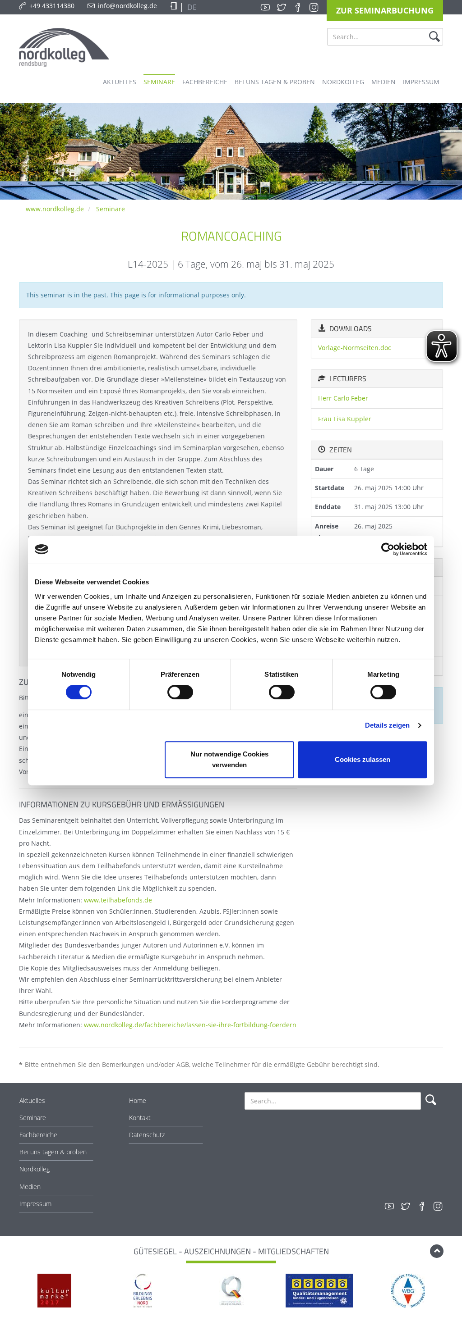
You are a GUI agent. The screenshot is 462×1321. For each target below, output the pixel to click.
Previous (14, 1291)
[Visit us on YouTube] (265, 7)
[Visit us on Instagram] (314, 7)
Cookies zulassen (362, 759)
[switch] (180, 692)
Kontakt (140, 1117)
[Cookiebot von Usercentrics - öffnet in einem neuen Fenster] (387, 549)
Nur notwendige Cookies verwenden (229, 759)
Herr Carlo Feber (343, 398)
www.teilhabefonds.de (118, 900)
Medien (30, 1186)
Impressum (35, 1203)
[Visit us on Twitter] (281, 7)
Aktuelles (32, 1100)
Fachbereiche (38, 1134)
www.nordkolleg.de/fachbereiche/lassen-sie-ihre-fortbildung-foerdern (190, 1024)
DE (191, 7)
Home (137, 1100)
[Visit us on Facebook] (298, 7)
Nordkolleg (34, 1169)
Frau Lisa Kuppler (344, 419)
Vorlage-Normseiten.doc (354, 347)
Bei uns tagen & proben (53, 1152)
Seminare (110, 209)
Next (448, 1291)
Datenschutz (147, 1134)
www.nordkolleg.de (55, 209)
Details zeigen (387, 725)
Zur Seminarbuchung (385, 10)
